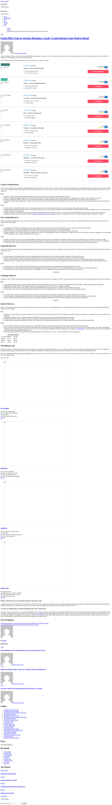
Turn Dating (4, 4)
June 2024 (6, 763)
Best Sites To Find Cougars (11, 720)
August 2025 (7, 756)
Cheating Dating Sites (9, 726)
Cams (5, 24)
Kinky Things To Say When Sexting (13, 730)
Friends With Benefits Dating (11, 729)
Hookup (3, 783)
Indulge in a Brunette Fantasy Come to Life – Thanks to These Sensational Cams (23, 669)
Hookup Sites (7, 18)
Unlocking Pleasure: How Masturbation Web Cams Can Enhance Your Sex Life (23, 650)
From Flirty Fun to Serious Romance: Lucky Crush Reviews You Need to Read (45, 38)
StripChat (4, 468)
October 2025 (7, 753)
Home (5, 16)
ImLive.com (5, 588)
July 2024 (6, 762)
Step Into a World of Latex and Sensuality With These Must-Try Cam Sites (21, 688)
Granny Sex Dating (9, 721)
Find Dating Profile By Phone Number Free (15, 712)
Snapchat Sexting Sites (10, 733)
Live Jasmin (5, 408)
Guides (2, 777)
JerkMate (4, 528)
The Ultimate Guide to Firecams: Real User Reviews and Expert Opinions (20, 624)
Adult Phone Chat (8, 736)
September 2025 (8, 754)
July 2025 (6, 757)
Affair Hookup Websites (10, 732)
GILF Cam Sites (39, 613)
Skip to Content (5, 1)
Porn (5, 19)
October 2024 (7, 759)
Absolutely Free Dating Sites (11, 709)
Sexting (6, 22)
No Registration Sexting (10, 718)
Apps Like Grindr (8, 727)
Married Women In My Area (11, 715)
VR (5, 25)
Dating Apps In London (10, 714)
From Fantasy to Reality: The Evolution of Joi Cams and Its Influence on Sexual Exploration (25, 623)
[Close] (1, 802)
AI (4, 21)
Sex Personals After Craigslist (11, 738)
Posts (2, 744)
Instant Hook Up (8, 723)
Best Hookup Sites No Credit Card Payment (15, 717)
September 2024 (8, 760)
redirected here (80, 328)
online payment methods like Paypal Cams (43, 214)
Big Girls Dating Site (9, 724)
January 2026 (7, 751)
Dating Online (4, 770)
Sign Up (3, 417)
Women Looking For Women (11, 711)
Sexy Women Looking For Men (12, 735)
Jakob (17, 53)
